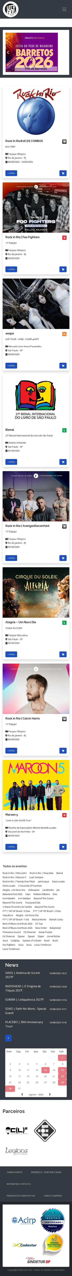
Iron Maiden (9, 898)
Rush (47, 940)
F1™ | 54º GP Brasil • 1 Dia (16, 919)
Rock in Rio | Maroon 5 (14, 877)
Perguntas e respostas (21, 1195)
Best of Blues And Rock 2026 (17, 923)
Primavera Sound (12, 932)
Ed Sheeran (30, 932)
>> (49, 1094)
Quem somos (14, 1172)
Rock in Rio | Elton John (15, 873)
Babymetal (55, 927)
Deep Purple (45, 932)
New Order (41, 927)
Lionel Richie (53, 936)
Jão (58, 889)
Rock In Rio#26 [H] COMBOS (24, 141)
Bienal (9, 429)
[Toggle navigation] (64, 9)
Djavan (21, 936)
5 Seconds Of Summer (30, 885)
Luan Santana (36, 877)
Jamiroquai (43, 881)
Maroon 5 (11, 814)
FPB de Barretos (36, 69)
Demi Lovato (58, 881)
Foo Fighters (9, 944)
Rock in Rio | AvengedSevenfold (27, 526)
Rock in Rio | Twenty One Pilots (19, 881)
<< (22, 1094)
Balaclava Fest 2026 (12, 894)
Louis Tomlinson (42, 944)
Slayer (41, 936)
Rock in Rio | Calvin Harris (22, 718)
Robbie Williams (41, 894)
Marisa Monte (39, 919)
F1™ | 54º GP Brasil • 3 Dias (16, 911)
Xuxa (5, 940)
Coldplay (15, 940)
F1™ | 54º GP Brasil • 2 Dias (47, 911)
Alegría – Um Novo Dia (20, 622)
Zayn (27, 894)
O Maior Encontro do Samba (17, 906)
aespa (9, 333)
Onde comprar (53, 1195)
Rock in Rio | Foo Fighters (22, 237)
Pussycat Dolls (32, 902)
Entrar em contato (19, 1184)
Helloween (33, 889)
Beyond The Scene (43, 898)
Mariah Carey (56, 919)
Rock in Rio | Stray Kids (41, 873)
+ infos (11, 173)
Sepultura (8, 915)
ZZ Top (39, 923)
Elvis (55, 894)
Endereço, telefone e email (46, 1172)
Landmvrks (48, 889)
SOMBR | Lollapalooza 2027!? (24, 1000)
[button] (8, 52)
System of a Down (32, 940)
